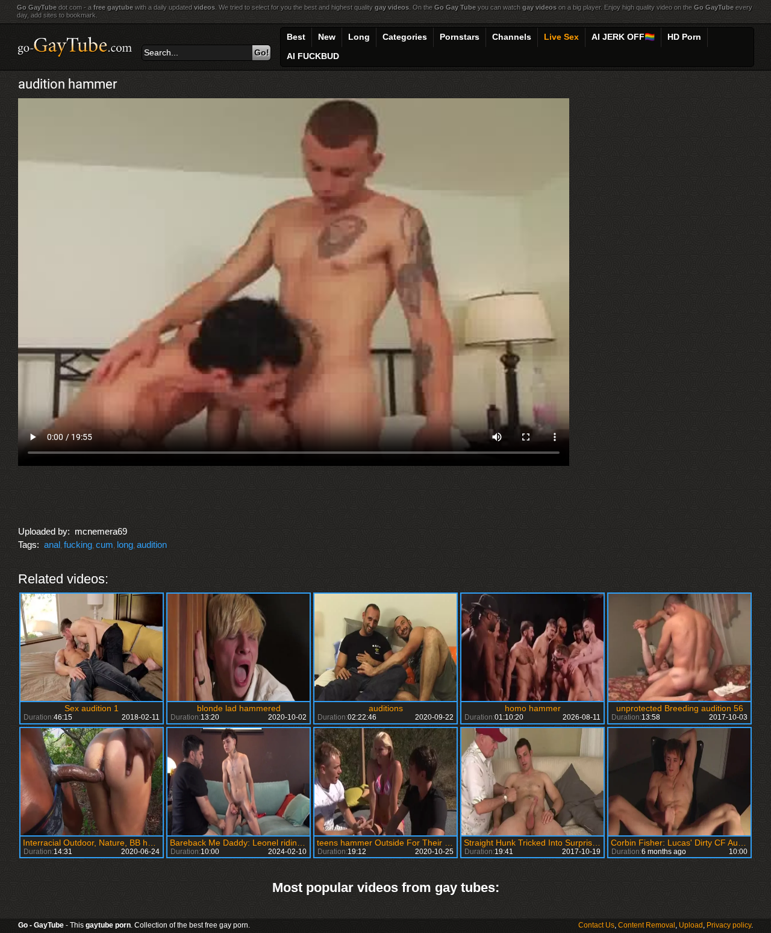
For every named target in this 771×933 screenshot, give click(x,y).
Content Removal (646, 925)
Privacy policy (729, 925)
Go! (261, 52)
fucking (78, 544)
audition (152, 544)
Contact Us (596, 925)
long (125, 544)
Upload (691, 925)
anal (52, 544)
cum (104, 544)
